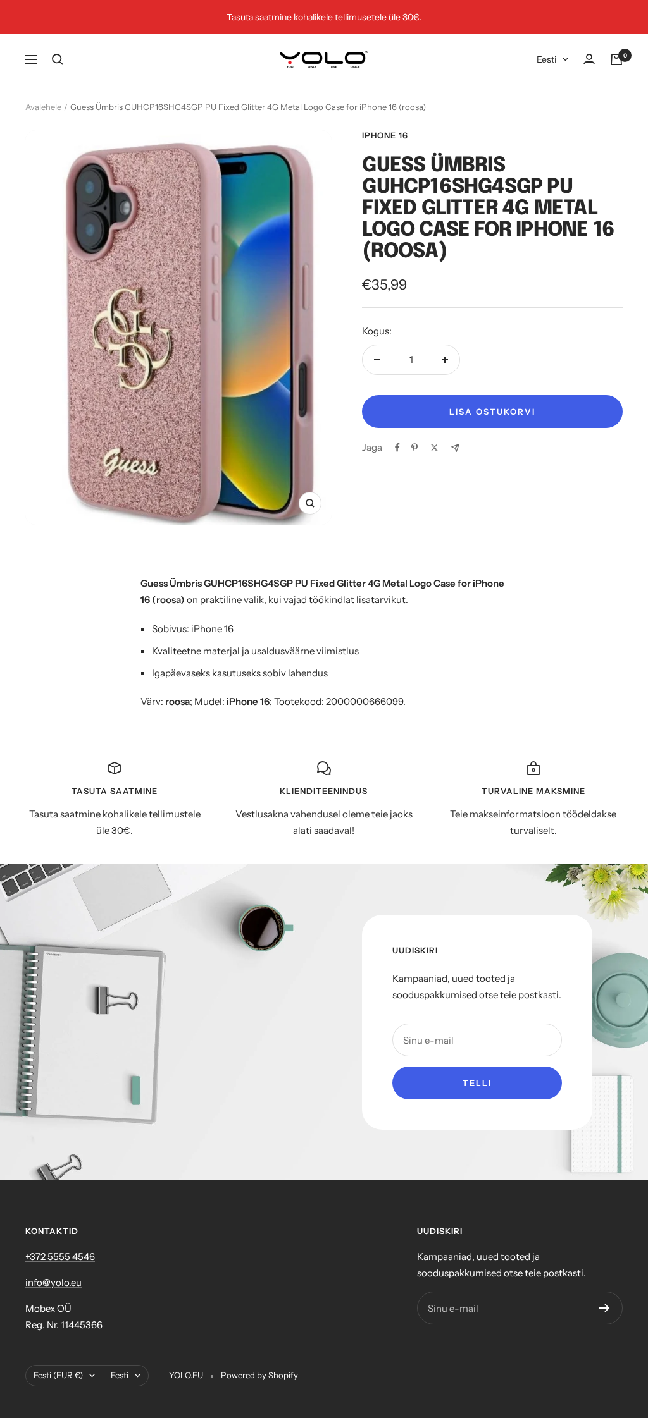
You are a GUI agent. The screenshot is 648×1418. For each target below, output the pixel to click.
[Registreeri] (604, 1308)
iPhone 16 (385, 135)
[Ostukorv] (616, 59)
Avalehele (43, 107)
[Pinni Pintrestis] (414, 447)
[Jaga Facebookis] (397, 447)
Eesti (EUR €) (58, 1375)
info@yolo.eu (53, 1282)
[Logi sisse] (589, 59)
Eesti (546, 59)
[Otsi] (57, 59)
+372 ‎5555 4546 (60, 1256)
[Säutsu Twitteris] (434, 447)
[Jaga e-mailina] (455, 448)
